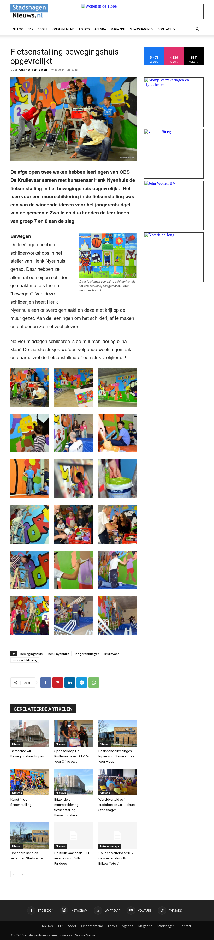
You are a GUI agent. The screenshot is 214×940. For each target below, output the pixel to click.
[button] (197, 29)
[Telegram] (81, 682)
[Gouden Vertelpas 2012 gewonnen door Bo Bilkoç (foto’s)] (117, 835)
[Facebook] (45, 682)
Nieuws (18, 29)
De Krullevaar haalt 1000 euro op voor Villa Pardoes (72, 858)
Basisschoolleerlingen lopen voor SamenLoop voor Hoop (116, 756)
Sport (43, 29)
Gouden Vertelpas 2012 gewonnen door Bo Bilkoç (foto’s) (116, 858)
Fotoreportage (109, 846)
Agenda (100, 29)
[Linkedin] (69, 682)
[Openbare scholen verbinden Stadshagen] (29, 835)
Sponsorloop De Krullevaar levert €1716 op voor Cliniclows (73, 756)
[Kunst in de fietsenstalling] (29, 782)
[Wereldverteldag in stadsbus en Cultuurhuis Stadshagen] (117, 782)
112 (30, 29)
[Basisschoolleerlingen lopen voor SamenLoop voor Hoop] (117, 733)
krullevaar (111, 654)
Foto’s (84, 29)
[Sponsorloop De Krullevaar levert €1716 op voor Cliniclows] (73, 733)
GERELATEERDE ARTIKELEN (43, 709)
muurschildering (25, 660)
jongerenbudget (87, 654)
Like (154, 49)
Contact (165, 29)
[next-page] (22, 874)
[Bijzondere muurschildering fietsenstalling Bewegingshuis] (73, 782)
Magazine (118, 29)
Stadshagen (140, 29)
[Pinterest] (57, 682)
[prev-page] (13, 874)
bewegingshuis (31, 654)
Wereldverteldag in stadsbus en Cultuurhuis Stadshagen (116, 805)
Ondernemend (63, 29)
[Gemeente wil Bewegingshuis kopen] (29, 733)
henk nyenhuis (58, 654)
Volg (174, 49)
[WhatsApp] (93, 682)
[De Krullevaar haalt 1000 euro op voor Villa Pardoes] (73, 835)
